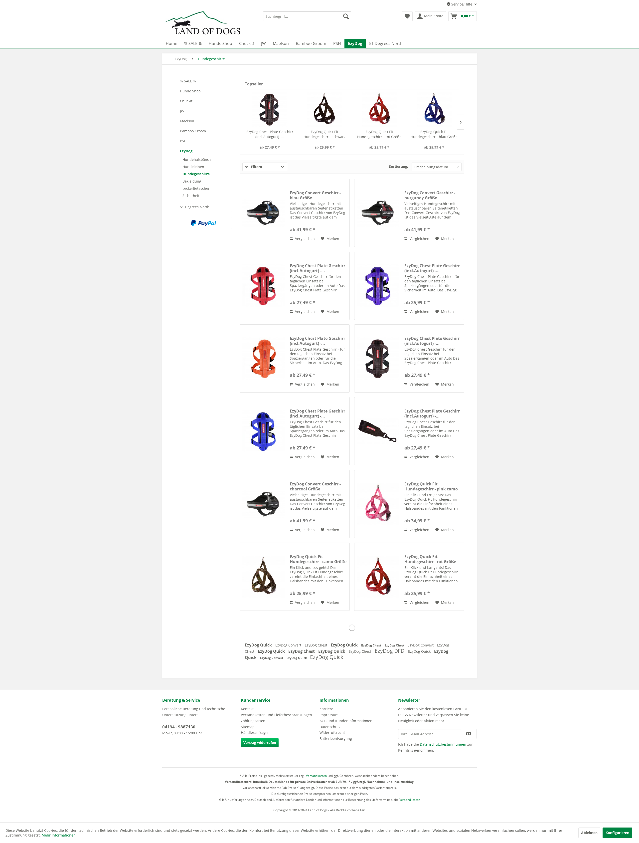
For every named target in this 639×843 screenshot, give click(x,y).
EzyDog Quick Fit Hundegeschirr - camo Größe (318, 559)
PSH (183, 141)
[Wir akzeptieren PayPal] (203, 223)
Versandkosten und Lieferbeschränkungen (276, 714)
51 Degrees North (194, 207)
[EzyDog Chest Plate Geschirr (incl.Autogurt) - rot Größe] (263, 286)
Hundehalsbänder (197, 159)
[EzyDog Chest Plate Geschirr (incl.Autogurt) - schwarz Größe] (378, 431)
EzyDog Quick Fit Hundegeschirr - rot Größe (379, 134)
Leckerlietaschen (196, 188)
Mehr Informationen (59, 835)
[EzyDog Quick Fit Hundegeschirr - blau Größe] (434, 109)
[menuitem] (307, 16)
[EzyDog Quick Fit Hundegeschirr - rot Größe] (379, 109)
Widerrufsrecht (332, 732)
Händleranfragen (255, 732)
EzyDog (186, 151)
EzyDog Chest (316, 645)
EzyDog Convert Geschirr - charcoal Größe (315, 486)
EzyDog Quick (259, 645)
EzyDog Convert (288, 645)
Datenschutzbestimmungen (443, 744)
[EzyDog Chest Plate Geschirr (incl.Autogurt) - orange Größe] (263, 358)
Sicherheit (190, 195)
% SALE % (188, 81)
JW (182, 111)
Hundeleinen (193, 166)
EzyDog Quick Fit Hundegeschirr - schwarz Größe (324, 134)
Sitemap (248, 726)
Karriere (326, 708)
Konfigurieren (617, 832)
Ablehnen (589, 832)
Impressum (329, 714)
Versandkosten (316, 776)
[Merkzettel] (407, 16)
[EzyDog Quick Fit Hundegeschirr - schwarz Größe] (325, 109)
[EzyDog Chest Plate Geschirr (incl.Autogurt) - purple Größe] (378, 286)
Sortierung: (398, 166)
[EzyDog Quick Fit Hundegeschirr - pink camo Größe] (378, 504)
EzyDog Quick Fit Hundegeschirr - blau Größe (434, 134)
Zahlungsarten (253, 720)
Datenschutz (330, 726)
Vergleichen (304, 238)
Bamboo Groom (193, 131)
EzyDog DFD (390, 650)
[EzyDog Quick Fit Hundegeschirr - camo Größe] (263, 577)
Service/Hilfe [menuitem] (461, 4)
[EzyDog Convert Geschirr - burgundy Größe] (378, 213)
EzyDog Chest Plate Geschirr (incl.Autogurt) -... (269, 134)
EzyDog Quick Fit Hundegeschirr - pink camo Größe (431, 486)
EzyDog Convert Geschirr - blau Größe (315, 195)
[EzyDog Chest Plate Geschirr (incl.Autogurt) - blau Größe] (263, 431)
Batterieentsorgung (336, 738)
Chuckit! (186, 101)
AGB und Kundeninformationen (346, 720)
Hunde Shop (190, 91)
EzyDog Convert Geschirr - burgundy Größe (429, 195)
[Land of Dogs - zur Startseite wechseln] (202, 23)
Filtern (256, 166)
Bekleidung (191, 181)
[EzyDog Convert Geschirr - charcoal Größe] (263, 504)
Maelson (187, 121)
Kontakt (247, 708)
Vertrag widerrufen (259, 742)
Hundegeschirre (196, 174)
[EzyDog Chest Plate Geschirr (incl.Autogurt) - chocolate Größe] (270, 109)
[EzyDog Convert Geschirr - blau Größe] (263, 213)
